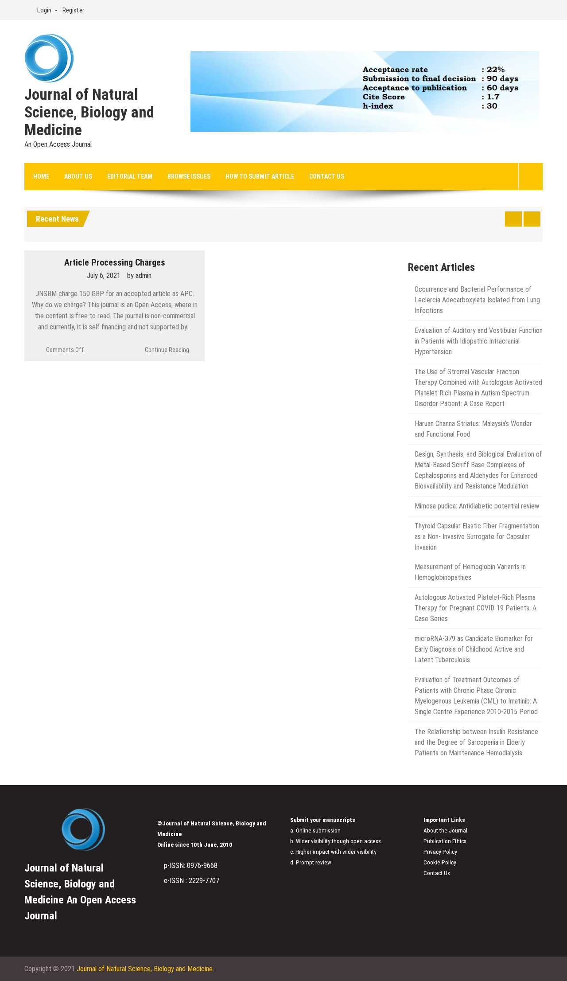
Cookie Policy (439, 862)
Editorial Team (129, 176)
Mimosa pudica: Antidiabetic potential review (477, 506)
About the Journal (445, 830)
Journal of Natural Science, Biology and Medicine (89, 112)
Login (44, 10)
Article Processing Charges (114, 262)
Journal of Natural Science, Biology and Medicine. (145, 969)
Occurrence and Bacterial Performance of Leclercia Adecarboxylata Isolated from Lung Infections (477, 300)
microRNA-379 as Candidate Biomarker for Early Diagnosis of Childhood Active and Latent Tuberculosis (474, 649)
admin (143, 275)
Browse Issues (188, 176)
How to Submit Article (259, 176)
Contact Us (326, 176)
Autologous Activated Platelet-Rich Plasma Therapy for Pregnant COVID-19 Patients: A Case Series (475, 608)
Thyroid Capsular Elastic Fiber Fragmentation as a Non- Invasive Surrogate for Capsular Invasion (477, 536)
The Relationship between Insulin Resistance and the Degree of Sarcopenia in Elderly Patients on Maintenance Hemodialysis (476, 742)
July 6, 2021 (103, 275)
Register (73, 10)
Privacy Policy (440, 851)
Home (41, 176)
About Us (78, 176)
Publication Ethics (444, 841)
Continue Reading (167, 349)
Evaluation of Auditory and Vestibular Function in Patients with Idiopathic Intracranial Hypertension (479, 341)
